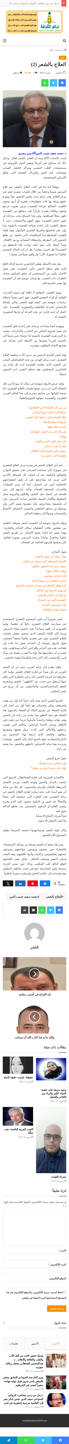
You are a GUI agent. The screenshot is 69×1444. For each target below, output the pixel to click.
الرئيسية (59, 50)
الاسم (62, 1250)
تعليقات (13, 1343)
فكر (51, 50)
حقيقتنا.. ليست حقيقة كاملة (18, 1077)
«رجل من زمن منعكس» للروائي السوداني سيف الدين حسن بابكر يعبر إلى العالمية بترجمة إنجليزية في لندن (23, 1399)
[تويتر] (50, 910)
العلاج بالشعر (54, 896)
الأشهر (35, 1343)
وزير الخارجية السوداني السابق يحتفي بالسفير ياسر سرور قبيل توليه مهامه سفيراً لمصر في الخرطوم (23, 1381)
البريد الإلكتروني (57, 1264)
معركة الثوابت (58, 1176)
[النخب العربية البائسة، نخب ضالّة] (18, 1116)
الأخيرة (56, 1343)
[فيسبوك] (59, 910)
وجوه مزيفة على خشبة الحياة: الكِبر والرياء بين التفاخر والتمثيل (53, 1093)
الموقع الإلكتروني (57, 1278)
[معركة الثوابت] (51, 1140)
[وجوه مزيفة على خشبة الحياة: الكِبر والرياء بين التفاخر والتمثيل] (51, 1071)
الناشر (58, 73)
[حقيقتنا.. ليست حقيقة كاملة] (18, 1065)
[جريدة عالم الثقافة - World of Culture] (34, 22)
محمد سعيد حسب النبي (23, 896)
